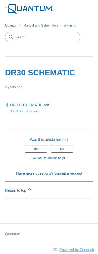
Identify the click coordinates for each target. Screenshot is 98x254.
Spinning (70, 25)
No (62, 149)
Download (32, 111)
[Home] (29, 9)
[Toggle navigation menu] (84, 9)
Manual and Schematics (41, 25)
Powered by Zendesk (76, 249)
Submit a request (68, 173)
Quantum (11, 25)
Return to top (16, 190)
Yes (35, 149)
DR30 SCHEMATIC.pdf (29, 105)
